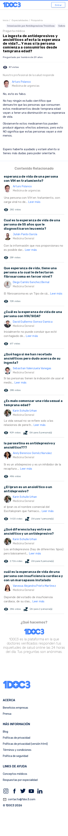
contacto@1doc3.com (19, 799)
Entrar (58, 5)
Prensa (7, 713)
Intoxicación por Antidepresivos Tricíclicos (31, 25)
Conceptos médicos (15, 774)
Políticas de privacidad (16, 737)
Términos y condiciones (17, 750)
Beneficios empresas (15, 707)
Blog (5, 731)
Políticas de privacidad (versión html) (25, 743)
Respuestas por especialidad (20, 780)
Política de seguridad (15, 756)
